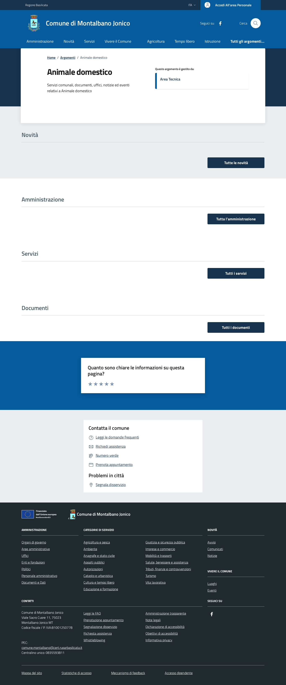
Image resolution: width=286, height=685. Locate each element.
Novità (69, 41)
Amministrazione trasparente (166, 613)
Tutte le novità (236, 163)
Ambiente (90, 548)
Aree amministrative (36, 548)
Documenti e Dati (34, 582)
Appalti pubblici (94, 562)
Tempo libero (185, 41)
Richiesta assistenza (98, 633)
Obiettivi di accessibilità (162, 633)
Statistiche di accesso (76, 672)
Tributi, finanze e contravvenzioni (168, 568)
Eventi (211, 590)
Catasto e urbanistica (98, 575)
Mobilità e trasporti (159, 555)
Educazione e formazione (101, 589)
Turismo (151, 575)
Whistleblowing (94, 640)
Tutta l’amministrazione (236, 219)
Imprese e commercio (160, 548)
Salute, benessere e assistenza (167, 562)
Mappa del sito (32, 672)
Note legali (153, 619)
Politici (26, 568)
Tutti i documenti (236, 327)
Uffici (25, 555)
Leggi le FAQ (92, 613)
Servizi (89, 41)
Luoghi (212, 583)
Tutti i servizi (236, 273)
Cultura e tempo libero (99, 582)
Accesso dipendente (179, 672)
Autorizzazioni (93, 568)
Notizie (212, 555)
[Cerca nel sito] (256, 23)
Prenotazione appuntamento (104, 619)
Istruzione (212, 41)
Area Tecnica (170, 79)
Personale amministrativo (39, 575)
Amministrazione (40, 41)
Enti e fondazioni (33, 562)
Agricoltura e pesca (97, 542)
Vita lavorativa (156, 582)
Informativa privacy (159, 640)
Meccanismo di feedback (128, 672)
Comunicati (215, 548)
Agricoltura (156, 41)
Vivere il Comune (118, 41)
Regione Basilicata (36, 5)
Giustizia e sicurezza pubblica (165, 542)
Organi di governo (34, 542)
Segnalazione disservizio (100, 626)
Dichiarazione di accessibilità (165, 626)
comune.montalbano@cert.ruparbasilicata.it (52, 647)
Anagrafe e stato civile (99, 555)
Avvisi (211, 542)
